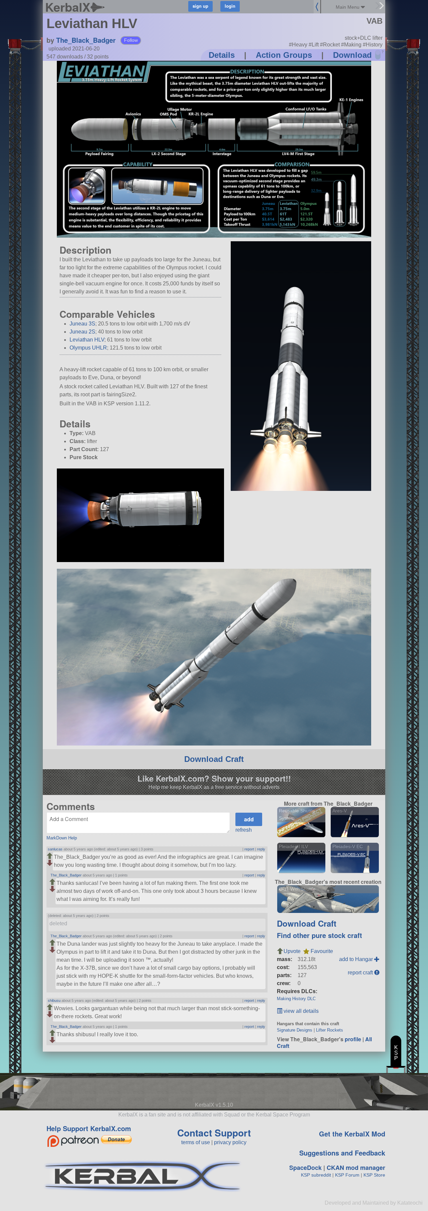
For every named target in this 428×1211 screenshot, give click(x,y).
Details (222, 54)
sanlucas (55, 849)
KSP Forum (347, 1175)
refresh (243, 830)
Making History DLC (296, 998)
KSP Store (374, 1175)
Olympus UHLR (88, 348)
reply (261, 849)
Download (352, 54)
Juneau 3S (82, 323)
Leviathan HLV (87, 340)
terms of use (195, 1142)
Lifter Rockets (329, 1030)
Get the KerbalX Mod (352, 1133)
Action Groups (284, 54)
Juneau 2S (82, 331)
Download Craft (214, 759)
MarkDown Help (61, 837)
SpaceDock (305, 1167)
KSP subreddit (316, 1175)
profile (353, 1039)
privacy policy (230, 1142)
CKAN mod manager (356, 1167)
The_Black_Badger (86, 40)
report (249, 849)
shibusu (54, 1000)
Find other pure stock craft (319, 935)
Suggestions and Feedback (342, 1153)
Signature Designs (294, 1030)
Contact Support (214, 1132)
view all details (300, 1011)
